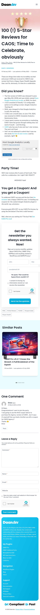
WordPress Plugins (8, 569)
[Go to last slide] (5, 356)
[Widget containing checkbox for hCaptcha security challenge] (21, 291)
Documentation (7, 586)
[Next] (34, 356)
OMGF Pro (6, 547)
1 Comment (34, 71)
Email (4, 482)
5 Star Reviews (11, 310)
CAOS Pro (6, 560)
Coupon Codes (29, 310)
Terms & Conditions (8, 596)
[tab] (16, 382)
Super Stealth (6, 314)
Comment (6, 450)
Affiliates (5, 591)
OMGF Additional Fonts (10, 550)
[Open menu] (37, 4)
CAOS (6, 127)
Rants (10, 62)
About (5, 574)
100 (3, 310)
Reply (4, 428)
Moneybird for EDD (8, 552)
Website (5, 490)
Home (3, 62)
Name (4, 474)
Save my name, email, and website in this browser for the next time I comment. (20, 496)
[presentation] (20, 344)
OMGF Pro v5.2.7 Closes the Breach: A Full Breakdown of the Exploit (19, 362)
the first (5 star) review (19, 134)
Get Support (6, 589)
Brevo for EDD (7, 558)
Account (5, 583)
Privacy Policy (7, 594)
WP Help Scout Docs (9, 555)
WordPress (10, 68)
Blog (7, 62)
